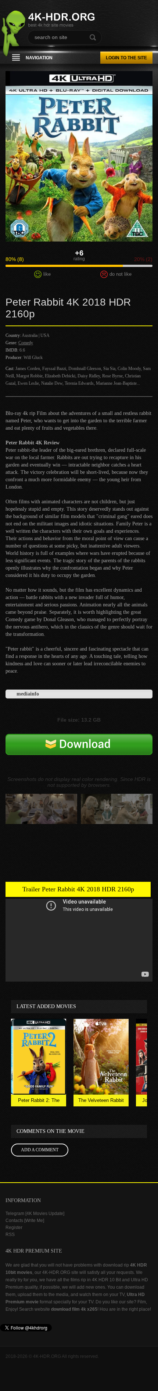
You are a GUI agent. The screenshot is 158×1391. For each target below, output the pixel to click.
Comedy (25, 342)
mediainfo (28, 694)
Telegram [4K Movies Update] (35, 1213)
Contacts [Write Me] (25, 1220)
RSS (10, 1234)
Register (14, 1227)
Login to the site (126, 57)
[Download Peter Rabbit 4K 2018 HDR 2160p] (79, 755)
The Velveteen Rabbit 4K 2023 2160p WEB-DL (101, 1102)
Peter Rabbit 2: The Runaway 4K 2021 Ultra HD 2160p (39, 1102)
